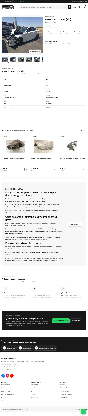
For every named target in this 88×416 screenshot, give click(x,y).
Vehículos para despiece (7, 388)
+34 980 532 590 (76, 320)
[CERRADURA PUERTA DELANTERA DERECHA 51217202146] (72, 145)
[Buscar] (69, 7)
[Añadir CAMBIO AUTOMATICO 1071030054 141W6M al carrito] (54, 169)
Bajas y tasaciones (35, 388)
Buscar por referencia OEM (7, 394)
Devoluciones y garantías (66, 394)
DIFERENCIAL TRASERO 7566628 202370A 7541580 (13, 158)
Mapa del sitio (63, 397)
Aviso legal (62, 384)
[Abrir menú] (75, 7)
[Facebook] (3, 376)
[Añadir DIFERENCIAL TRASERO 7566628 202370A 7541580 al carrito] (26, 169)
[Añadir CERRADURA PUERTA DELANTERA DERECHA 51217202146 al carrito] (83, 169)
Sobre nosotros (34, 384)
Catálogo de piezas (5, 384)
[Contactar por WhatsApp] (83, 411)
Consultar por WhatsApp (62, 320)
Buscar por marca (5, 391)
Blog (32, 391)
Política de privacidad (65, 388)
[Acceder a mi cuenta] (80, 7)
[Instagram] (7, 376)
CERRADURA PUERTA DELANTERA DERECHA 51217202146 (72, 158)
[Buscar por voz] (65, 7)
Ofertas (3, 401)
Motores (3, 397)
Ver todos (83, 130)
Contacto (33, 394)
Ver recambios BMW (74, 224)
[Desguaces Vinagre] (7, 7)
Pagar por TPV (34, 397)
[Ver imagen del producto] (5, 59)
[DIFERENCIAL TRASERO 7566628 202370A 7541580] (15, 145)
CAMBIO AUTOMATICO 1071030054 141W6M (41, 158)
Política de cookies (64, 391)
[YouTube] (12, 376)
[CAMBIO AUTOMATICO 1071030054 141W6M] (43, 145)
